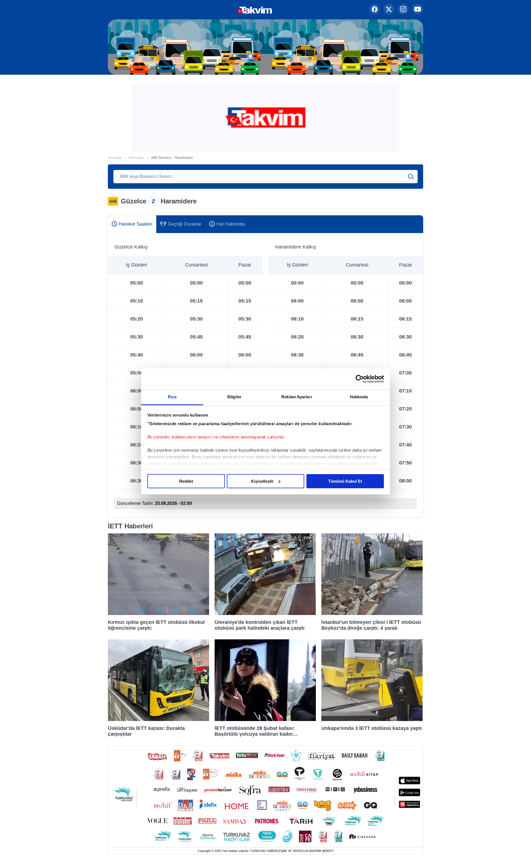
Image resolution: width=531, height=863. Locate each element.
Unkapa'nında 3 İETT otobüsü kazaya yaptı (371, 728)
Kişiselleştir (262, 481)
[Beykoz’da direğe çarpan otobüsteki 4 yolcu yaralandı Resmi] (372, 613)
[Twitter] (388, 10)
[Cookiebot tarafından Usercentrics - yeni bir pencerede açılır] (359, 379)
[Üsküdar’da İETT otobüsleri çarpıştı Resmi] (158, 719)
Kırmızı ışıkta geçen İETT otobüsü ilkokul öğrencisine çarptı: (156, 625)
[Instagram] (403, 10)
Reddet (186, 481)
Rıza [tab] (172, 396)
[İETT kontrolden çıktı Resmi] (265, 613)
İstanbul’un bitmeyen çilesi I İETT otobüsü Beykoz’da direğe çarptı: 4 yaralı (371, 625)
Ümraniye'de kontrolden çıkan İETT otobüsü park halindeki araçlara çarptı (259, 625)
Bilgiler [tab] (234, 396)
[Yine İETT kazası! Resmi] (372, 719)
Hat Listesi (136, 158)
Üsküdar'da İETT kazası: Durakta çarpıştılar (146, 731)
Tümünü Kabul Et (345, 481)
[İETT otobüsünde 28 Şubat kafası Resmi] (265, 719)
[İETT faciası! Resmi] (158, 613)
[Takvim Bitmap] (236, 10)
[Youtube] (417, 10)
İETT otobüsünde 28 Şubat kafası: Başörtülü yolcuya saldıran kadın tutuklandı (255, 731)
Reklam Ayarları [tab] (296, 396)
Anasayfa (115, 158)
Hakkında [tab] (359, 396)
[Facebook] (374, 10)
